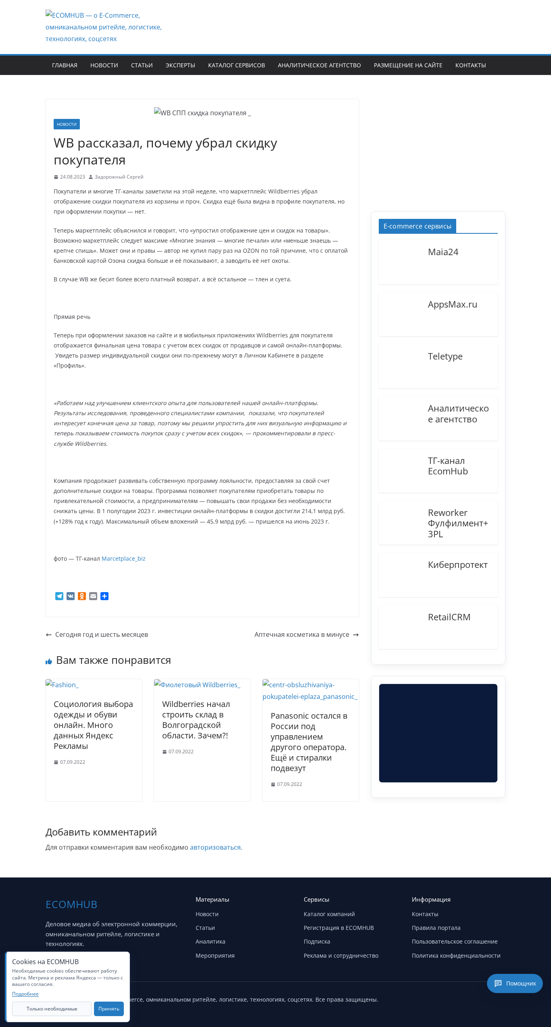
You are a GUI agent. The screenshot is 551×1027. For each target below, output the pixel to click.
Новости (104, 65)
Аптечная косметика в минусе (302, 634)
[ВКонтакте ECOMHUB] (496, 998)
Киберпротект (458, 564)
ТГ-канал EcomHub (448, 465)
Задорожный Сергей (119, 176)
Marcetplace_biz (124, 558)
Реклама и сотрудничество (341, 955)
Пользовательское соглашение (455, 941)
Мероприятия (215, 955)
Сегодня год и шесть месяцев (101, 634)
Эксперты (180, 65)
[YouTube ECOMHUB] (456, 998)
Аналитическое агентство (319, 65)
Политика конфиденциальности (456, 955)
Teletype (445, 355)
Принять (108, 1008)
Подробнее (25, 993)
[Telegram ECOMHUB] (476, 998)
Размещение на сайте (408, 65)
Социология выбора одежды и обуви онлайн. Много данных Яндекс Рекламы (93, 725)
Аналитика (210, 941)
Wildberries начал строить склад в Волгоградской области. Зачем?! (196, 720)
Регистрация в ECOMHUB (339, 927)
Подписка (317, 941)
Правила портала (436, 927)
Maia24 (443, 251)
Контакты (470, 65)
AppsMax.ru (453, 303)
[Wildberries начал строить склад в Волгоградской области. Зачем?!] (197, 684)
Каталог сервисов (236, 65)
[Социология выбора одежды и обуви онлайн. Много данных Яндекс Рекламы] (62, 684)
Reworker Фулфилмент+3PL (458, 522)
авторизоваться (215, 847)
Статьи (142, 65)
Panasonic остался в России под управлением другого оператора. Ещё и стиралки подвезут (309, 741)
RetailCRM (449, 616)
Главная (64, 65)
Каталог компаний (329, 914)
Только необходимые (52, 1008)
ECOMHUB (72, 904)
